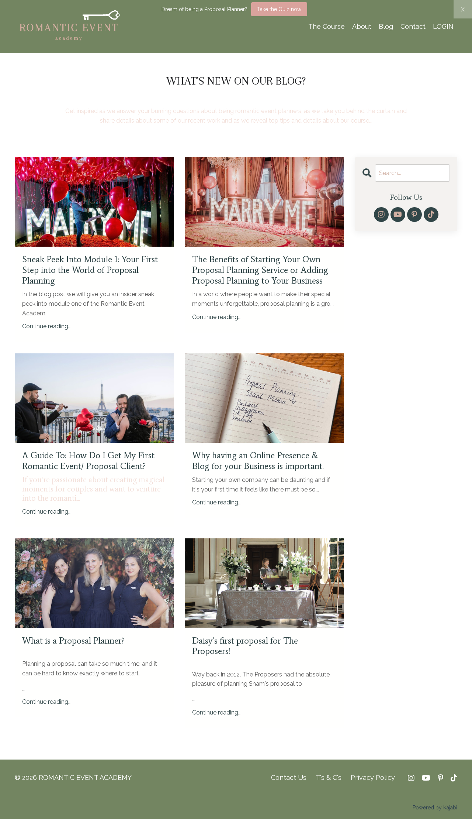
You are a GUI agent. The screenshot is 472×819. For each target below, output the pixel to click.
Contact (413, 26)
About (361, 26)
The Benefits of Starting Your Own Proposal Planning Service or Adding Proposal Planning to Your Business (260, 270)
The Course (326, 26)
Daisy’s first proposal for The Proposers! (245, 646)
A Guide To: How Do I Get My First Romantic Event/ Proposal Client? (88, 460)
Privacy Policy (373, 777)
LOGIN (443, 26)
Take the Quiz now (279, 9)
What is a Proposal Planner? (73, 640)
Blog (386, 26)
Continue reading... (47, 326)
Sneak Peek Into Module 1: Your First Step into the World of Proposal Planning (90, 270)
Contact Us (288, 777)
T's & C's (328, 777)
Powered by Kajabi (435, 808)
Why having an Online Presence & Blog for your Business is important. (258, 460)
